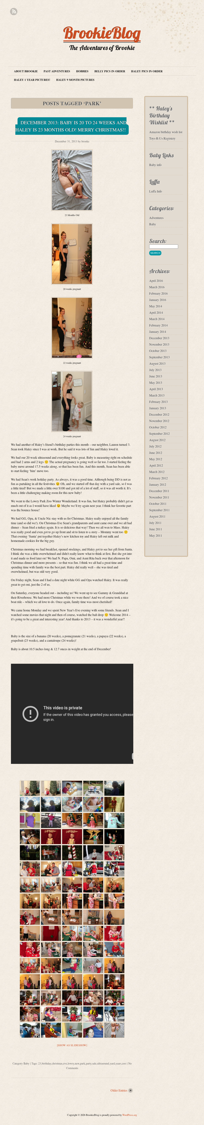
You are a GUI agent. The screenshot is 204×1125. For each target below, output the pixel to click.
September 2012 (159, 433)
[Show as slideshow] (72, 1045)
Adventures (156, 218)
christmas (57, 1063)
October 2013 (158, 351)
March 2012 (157, 472)
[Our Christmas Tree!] (30, 788)
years (118, 1063)
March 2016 (157, 287)
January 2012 (157, 484)
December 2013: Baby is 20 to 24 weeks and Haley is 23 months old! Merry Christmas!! (71, 126)
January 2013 (157, 408)
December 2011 (159, 491)
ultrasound (103, 1063)
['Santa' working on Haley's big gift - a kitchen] (51, 917)
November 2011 (159, 497)
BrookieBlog (102, 33)
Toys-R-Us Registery (162, 138)
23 (39, 1063)
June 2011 (155, 529)
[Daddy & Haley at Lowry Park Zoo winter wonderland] (93, 836)
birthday (46, 1063)
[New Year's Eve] (93, 1030)
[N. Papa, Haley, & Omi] (30, 869)
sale (94, 1063)
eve (65, 1063)
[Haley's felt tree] (93, 820)
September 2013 (159, 357)
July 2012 (155, 446)
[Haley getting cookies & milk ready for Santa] (72, 901)
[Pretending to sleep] (72, 788)
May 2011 (155, 535)
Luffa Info (155, 191)
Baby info (155, 165)
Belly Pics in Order (109, 71)
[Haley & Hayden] (93, 788)
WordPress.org (129, 1115)
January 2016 (157, 300)
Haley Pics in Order (147, 71)
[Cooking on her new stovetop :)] (51, 949)
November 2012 (159, 421)
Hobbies (82, 71)
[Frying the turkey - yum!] (93, 869)
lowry (71, 1063)
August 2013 (157, 363)
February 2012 (158, 478)
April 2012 (156, 465)
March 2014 (157, 319)
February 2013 (158, 402)
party (88, 1063)
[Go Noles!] (51, 836)
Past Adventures (57, 71)
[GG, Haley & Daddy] (114, 852)
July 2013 (155, 370)
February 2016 (158, 293)
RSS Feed (13, 11)
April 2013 (156, 389)
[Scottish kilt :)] (72, 998)
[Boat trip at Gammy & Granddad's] (93, 1014)
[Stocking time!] (114, 933)
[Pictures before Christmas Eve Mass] (114, 885)
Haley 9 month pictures (75, 80)
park (82, 1063)
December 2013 (159, 338)
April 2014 (156, 312)
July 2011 (155, 523)
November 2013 (159, 344)
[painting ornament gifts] (72, 804)
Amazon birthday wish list (165, 132)
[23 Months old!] (114, 1030)
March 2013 (157, 395)
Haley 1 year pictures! (32, 80)
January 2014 (157, 331)
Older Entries (119, 1090)
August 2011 (157, 516)
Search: (158, 241)
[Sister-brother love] (93, 998)
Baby (26, 1063)
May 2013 (155, 382)
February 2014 (158, 325)
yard (112, 1063)
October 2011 (158, 503)
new (77, 1063)
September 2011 (159, 510)
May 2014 (155, 306)
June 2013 (155, 376)
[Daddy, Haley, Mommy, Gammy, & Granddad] (51, 998)
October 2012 (158, 427)
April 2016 (156, 281)
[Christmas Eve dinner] (30, 885)
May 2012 (155, 459)
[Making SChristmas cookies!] (30, 836)
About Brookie (26, 71)
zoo (124, 1063)
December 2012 (159, 414)
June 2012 (155, 453)
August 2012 (157, 440)
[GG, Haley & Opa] (51, 869)
